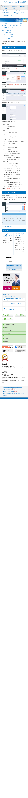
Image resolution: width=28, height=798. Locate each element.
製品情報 (6, 327)
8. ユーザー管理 (5, 30)
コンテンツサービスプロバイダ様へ (7, 16)
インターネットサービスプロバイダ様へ (20, 13)
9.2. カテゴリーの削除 (8, 36)
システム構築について (14, 6)
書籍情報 (6, 341)
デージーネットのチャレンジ (10, 336)
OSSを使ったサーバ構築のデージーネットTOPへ (13, 387)
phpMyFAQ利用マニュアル (20, 234)
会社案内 (14, 8)
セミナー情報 (7, 333)
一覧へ (10, 30)
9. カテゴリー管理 (7, 32)
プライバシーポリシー (8, 389)
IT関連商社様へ (17, 10)
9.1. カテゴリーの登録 (8, 34)
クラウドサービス (8, 330)
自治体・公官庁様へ (5, 12)
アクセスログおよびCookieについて (10, 393)
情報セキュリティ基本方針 (9, 391)
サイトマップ (21, 393)
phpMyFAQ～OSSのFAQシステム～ (14, 266)
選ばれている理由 (22, 6)
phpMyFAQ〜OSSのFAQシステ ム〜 (7, 235)
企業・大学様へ (5, 10)
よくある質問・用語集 (9, 324)
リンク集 (5, 395)
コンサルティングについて (5, 6)
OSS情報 (5, 8)
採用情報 (6, 338)
